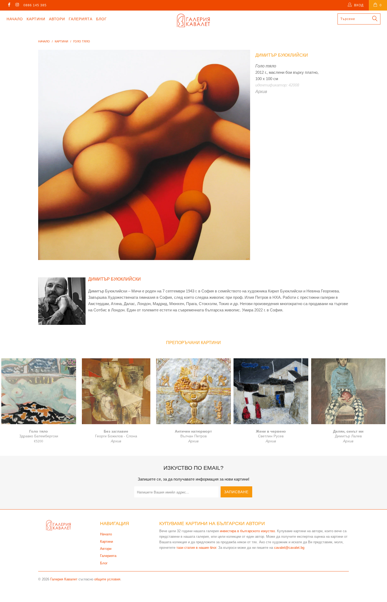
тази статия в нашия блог (196, 548)
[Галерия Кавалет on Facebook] (9, 5)
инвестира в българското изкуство (247, 531)
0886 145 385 (35, 5)
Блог (101, 19)
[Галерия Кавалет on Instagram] (17, 5)
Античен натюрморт (193, 391)
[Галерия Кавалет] (193, 20)
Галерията (80, 19)
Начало (15, 19)
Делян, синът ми (348, 391)
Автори (57, 19)
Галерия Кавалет (63, 579)
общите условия (107, 579)
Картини (36, 19)
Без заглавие (116, 391)
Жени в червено (271, 391)
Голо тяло (38, 391)
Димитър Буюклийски (281, 55)
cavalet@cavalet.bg (289, 548)
